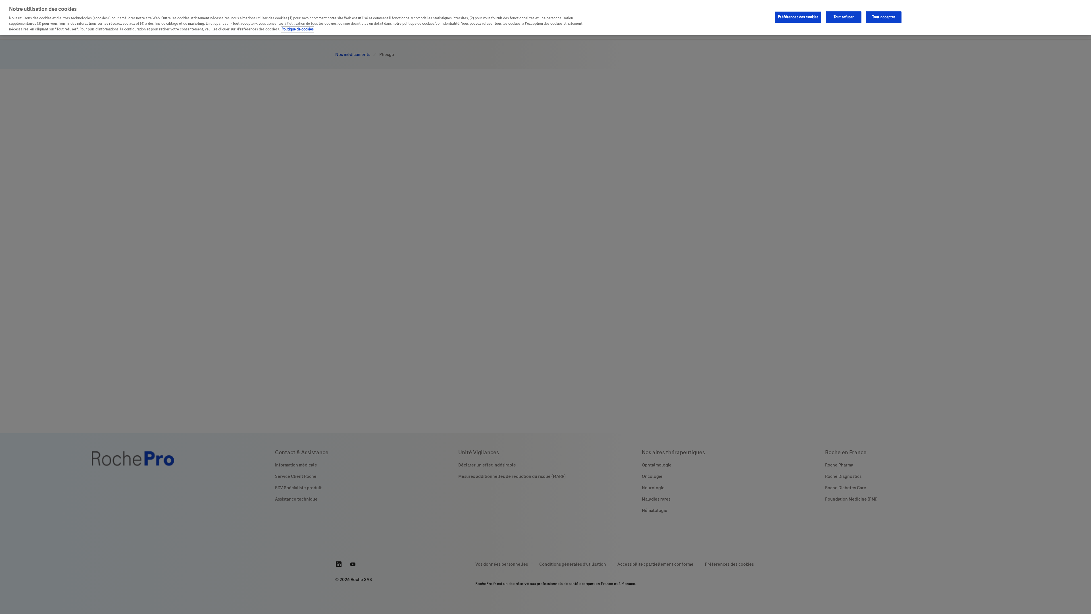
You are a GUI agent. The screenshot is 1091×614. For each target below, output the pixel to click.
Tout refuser (844, 16)
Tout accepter (884, 16)
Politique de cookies (298, 29)
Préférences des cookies (798, 16)
